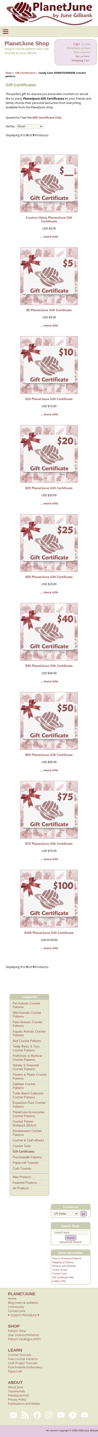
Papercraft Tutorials (26, 1162)
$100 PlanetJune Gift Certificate (49, 933)
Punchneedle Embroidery (25, 1367)
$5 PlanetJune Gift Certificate (49, 310)
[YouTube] (60, 1415)
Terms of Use (59, 1269)
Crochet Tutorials (19, 1355)
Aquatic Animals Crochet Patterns (29, 1033)
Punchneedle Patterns (27, 1157)
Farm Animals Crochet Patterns (27, 1024)
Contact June (59, 1273)
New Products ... (24, 1177)
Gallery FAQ (59, 1281)
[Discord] (84, 1415)
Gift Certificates (25, 72)
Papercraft (15, 1371)
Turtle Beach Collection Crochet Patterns (28, 1095)
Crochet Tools (22, 1146)
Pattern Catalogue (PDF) (24, 1339)
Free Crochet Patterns (23, 1359)
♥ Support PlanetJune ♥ (23, 1315)
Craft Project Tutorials (22, 1363)
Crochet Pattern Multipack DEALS (24, 1123)
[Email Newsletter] (13, 1415)
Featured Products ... (27, 1182)
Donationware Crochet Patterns (27, 1133)
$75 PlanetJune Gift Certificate (49, 843)
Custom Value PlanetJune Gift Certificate (49, 219)
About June (15, 1387)
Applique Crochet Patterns (24, 1086)
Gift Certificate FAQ (46, 117)
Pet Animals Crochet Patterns (26, 1005)
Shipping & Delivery (63, 1262)
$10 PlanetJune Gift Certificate (49, 399)
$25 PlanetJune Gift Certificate (49, 577)
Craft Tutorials (22, 1168)
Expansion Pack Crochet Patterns (29, 1104)
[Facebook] (37, 1415)
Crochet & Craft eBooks (28, 1140)
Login (76, 44)
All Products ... (23, 1188)
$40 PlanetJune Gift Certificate (49, 666)
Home (12, 1298)
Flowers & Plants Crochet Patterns (29, 1076)
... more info (49, 237)
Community (16, 1307)
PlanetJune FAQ (18, 1395)
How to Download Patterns (67, 1258)
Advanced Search (70, 1242)
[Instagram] (49, 1415)
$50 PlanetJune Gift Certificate (49, 755)
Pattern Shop (17, 1331)
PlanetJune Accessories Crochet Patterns (29, 1114)
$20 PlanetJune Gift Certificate (49, 488)
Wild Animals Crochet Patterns (27, 1014)
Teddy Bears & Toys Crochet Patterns (26, 1048)
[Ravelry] (72, 1415)
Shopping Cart (81, 60)
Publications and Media (24, 1404)
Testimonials (16, 1391)
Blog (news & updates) (23, 1303)
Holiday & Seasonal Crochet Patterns (26, 1067)
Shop (8, 72)
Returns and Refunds (64, 1266)
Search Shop (70, 1226)
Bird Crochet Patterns (27, 1041)
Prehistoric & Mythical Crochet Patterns (27, 1057)
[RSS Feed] (25, 1415)
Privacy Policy (17, 1399)
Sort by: (10, 126)
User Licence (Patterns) (23, 1335)
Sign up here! (82, 56)
